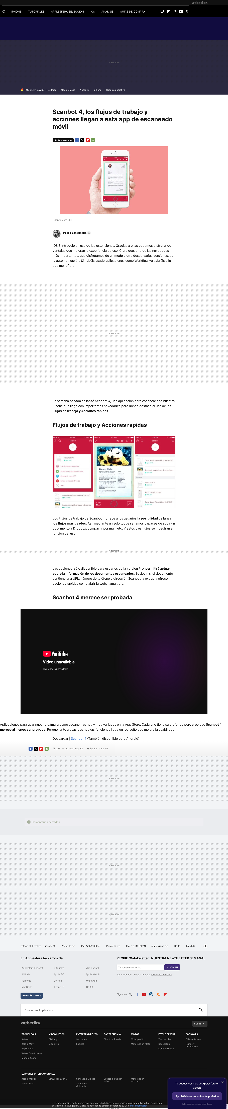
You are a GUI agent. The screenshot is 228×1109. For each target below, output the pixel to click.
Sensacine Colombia (81, 1084)
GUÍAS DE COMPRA (132, 11)
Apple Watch (92, 974)
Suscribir (172, 967)
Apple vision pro (160, 946)
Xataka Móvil (28, 1044)
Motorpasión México (137, 1080)
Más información (138, 1105)
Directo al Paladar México (113, 1080)
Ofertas (58, 980)
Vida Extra (54, 1044)
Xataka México (29, 1078)
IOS (92, 11)
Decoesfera (164, 1044)
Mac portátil (92, 968)
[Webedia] (199, 3)
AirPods (52, 90)
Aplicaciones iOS (74, 748)
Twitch (162, 12)
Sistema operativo (115, 90)
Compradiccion (166, 1048)
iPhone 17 (59, 987)
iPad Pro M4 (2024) (136, 946)
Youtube (181, 12)
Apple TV (84, 90)
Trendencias (164, 1039)
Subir (197, 1023)
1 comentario (65, 140)
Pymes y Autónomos (192, 1045)
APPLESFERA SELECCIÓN (67, 11)
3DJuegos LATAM (58, 1078)
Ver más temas (31, 995)
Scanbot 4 (78, 739)
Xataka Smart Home (32, 1053)
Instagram (175, 12)
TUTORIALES (36, 11)
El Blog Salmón (193, 1039)
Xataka (25, 1039)
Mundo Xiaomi (29, 1058)
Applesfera (27, 1048)
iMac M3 (190, 946)
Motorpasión (137, 1039)
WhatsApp (91, 980)
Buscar (201, 1010)
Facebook (77, 140)
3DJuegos (54, 1039)
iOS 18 (177, 946)
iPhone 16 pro (68, 946)
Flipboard (168, 12)
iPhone (97, 90)
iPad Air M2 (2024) (91, 946)
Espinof (80, 1044)
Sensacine (81, 1039)
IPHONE (16, 11)
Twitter (187, 12)
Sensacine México (85, 1078)
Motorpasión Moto (140, 1044)
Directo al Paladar (113, 1039)
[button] (76, 233)
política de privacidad (161, 974)
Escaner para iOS (99, 748)
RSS (158, 993)
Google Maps (68, 90)
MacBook (27, 987)
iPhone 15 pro (113, 946)
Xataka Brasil (28, 1083)
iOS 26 (89, 987)
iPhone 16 (50, 946)
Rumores (26, 980)
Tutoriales (59, 968)
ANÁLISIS (107, 11)
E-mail (93, 140)
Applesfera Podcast (32, 968)
